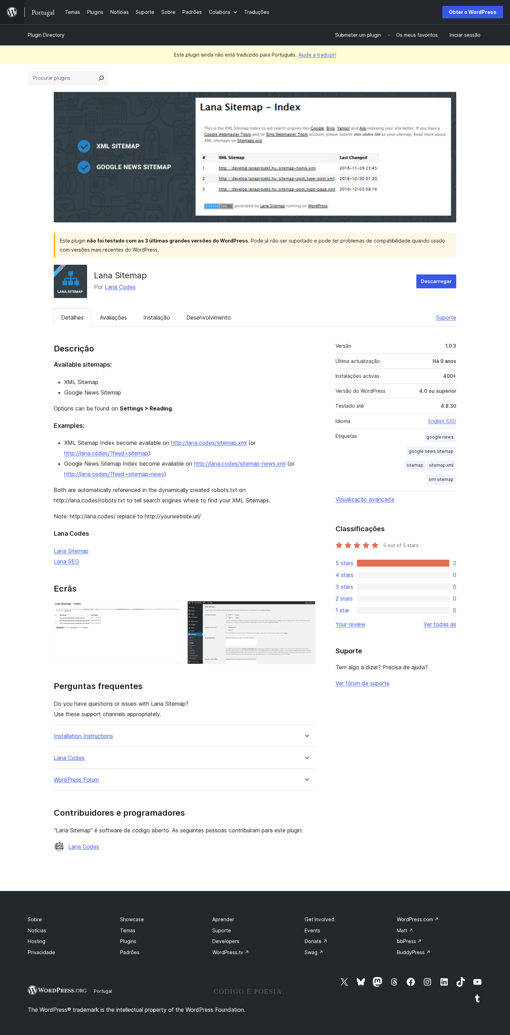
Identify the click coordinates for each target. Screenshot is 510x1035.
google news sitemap (431, 451)
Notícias (37, 930)
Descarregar (436, 281)
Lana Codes (120, 286)
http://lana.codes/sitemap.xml (209, 442)
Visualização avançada (364, 499)
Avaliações (113, 317)
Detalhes (72, 317)
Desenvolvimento (208, 317)
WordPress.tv (230, 952)
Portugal (103, 991)
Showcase (132, 919)
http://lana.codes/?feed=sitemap (106, 453)
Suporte (446, 317)
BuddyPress (414, 952)
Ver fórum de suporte (362, 683)
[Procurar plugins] (101, 78)
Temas (127, 930)
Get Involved (319, 919)
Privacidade (41, 952)
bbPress (409, 941)
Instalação (156, 317)
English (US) (442, 421)
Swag (314, 952)
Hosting (36, 941)
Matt (405, 930)
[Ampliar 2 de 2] (306, 610)
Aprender (223, 919)
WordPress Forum (76, 780)
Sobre (35, 919)
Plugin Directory (46, 35)
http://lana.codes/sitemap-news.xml (240, 463)
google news (439, 437)
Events (312, 930)
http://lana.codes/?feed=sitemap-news (114, 473)
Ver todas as (440, 624)
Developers (225, 941)
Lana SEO (66, 561)
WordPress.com (418, 919)
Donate (316, 941)
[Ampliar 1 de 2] (172, 610)
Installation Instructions (83, 736)
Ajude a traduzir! (317, 55)
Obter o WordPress (472, 12)
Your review (350, 624)
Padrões (129, 952)
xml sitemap (441, 479)
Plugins (128, 941)
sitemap (415, 465)
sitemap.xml (441, 465)
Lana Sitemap (71, 551)
